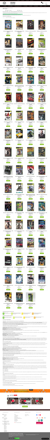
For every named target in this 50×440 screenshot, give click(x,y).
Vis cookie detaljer (10, 436)
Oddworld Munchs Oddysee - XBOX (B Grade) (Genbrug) (19, 213)
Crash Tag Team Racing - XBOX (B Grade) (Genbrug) (31, 85)
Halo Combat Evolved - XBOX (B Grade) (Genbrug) (30, 140)
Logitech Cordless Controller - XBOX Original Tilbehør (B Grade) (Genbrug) (8, 176)
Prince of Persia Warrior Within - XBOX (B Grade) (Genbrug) (19, 231)
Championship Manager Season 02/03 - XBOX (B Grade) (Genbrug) (42, 49)
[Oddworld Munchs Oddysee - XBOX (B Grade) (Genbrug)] (19, 206)
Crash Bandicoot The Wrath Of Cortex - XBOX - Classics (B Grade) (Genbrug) (19, 85)
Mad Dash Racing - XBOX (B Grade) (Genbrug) (19, 176)
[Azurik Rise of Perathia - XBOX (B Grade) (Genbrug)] (8, 24)
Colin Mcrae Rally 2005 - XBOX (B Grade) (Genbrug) (8, 67)
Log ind (46, 4)
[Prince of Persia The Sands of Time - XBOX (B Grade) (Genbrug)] (41, 206)
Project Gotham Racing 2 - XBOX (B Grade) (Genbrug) (19, 249)
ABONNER (15, 395)
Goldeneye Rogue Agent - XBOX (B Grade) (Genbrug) (42, 122)
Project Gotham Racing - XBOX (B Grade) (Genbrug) (42, 231)
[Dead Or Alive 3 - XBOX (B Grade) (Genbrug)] (19, 97)
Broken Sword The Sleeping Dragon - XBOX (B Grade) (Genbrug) (8, 49)
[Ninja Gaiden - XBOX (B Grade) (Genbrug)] (8, 206)
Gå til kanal (25, 406)
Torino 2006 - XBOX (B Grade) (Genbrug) (19, 285)
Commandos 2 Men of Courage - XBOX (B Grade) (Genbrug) (31, 67)
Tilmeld (31, 389)
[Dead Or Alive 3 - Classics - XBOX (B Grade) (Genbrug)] (8, 97)
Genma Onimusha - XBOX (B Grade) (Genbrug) (30, 122)
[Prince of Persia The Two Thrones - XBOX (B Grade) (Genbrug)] (8, 224)
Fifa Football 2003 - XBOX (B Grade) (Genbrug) (42, 104)
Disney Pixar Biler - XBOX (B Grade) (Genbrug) (30, 104)
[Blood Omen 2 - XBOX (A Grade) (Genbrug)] (30, 24)
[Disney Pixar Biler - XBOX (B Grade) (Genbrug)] (30, 97)
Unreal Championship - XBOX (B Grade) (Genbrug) (8, 303)
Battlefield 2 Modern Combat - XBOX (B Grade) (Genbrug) (19, 31)
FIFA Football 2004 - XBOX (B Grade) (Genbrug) (8, 122)
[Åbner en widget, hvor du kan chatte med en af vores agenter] (45, 439)
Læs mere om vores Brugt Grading (7, 319)
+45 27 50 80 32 (5, 424)
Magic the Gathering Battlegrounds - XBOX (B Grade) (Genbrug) (42, 176)
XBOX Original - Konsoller (8, 10)
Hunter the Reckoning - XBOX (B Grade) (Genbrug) (8, 158)
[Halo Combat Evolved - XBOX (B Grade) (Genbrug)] (30, 133)
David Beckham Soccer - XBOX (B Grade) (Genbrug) (42, 85)
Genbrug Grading (16, 420)
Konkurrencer (16, 416)
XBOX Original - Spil (19, 10)
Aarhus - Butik (26, 414)
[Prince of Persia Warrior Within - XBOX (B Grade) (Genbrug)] (19, 224)
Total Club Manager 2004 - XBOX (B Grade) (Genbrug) (30, 285)
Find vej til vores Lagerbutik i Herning (18, 418)
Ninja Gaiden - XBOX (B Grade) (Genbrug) (8, 212)
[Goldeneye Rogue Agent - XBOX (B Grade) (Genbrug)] (41, 115)
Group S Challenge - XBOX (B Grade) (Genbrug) (19, 140)
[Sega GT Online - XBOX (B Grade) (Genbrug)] (41, 242)
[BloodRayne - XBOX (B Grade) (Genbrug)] (41, 24)
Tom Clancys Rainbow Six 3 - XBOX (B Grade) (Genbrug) (41, 267)
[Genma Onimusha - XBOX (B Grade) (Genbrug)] (30, 115)
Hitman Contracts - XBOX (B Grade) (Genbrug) (42, 140)
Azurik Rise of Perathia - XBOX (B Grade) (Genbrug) (8, 31)
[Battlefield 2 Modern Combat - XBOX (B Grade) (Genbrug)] (19, 24)
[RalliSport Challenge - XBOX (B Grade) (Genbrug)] (30, 242)
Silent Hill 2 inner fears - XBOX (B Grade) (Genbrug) (8, 267)
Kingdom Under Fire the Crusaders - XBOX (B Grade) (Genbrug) (42, 158)
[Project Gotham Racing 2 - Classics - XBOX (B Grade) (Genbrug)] (8, 242)
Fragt (15, 414)
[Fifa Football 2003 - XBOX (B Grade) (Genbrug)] (41, 97)
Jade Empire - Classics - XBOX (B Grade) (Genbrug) (19, 158)
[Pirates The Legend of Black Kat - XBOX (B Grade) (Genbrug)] (30, 206)
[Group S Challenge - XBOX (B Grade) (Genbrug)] (19, 133)
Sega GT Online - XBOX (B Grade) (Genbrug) (42, 249)
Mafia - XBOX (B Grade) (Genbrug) (31, 176)
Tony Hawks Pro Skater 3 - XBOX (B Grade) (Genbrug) (8, 285)
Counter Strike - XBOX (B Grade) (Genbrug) (8, 85)
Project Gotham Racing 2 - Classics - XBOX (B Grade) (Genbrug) (8, 249)
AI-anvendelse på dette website (17, 422)
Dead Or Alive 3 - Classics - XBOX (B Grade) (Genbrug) (8, 104)
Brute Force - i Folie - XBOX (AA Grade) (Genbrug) (19, 49)
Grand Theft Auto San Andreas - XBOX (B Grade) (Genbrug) (8, 140)
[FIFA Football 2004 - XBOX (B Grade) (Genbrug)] (8, 115)
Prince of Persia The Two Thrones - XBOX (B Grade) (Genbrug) (8, 231)
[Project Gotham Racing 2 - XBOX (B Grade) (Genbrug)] (19, 242)
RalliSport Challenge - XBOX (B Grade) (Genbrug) (30, 249)
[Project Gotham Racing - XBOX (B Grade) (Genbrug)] (41, 224)
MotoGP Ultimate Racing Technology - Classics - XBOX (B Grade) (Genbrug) (30, 194)
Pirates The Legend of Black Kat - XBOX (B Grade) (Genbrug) (30, 213)
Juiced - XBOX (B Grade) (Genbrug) (30, 158)
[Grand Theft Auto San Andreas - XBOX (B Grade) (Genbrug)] (8, 133)
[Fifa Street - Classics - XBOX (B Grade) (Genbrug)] (19, 115)
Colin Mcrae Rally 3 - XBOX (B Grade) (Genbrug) (19, 67)
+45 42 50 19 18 (5, 431)
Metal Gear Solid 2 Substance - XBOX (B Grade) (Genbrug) (19, 194)
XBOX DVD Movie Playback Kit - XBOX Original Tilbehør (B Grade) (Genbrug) (30, 303)
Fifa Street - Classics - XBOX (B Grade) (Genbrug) (19, 122)
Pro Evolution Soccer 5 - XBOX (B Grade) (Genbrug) (30, 231)
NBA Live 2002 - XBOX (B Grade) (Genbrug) (42, 194)
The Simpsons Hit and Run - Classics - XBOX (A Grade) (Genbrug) (19, 267)
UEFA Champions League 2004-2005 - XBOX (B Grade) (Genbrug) (41, 285)
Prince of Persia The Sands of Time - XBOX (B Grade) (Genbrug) (42, 213)
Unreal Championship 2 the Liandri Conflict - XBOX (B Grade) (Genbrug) (19, 303)
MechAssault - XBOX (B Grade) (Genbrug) (8, 194)
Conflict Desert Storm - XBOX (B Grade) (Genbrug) (42, 67)
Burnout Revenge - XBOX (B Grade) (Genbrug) (30, 49)
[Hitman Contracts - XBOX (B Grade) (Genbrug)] (41, 133)
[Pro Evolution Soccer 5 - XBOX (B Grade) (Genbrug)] (30, 224)
